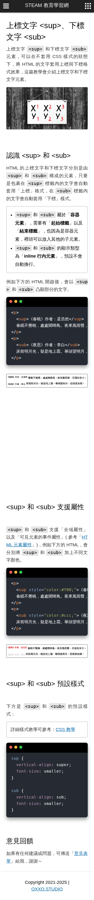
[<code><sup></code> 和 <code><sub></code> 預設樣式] (8, 693)
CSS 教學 (65, 729)
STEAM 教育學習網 (47, 5)
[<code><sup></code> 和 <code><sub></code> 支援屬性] (8, 516)
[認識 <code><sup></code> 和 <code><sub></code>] (75, 155)
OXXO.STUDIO (47, 889)
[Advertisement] (47, 445)
